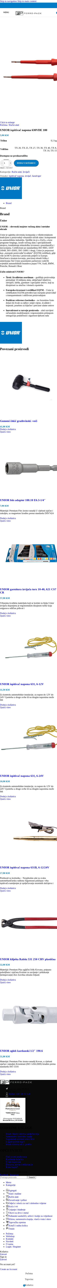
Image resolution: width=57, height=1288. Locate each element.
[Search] (54, 12)
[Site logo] (28, 17)
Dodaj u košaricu (26, 163)
